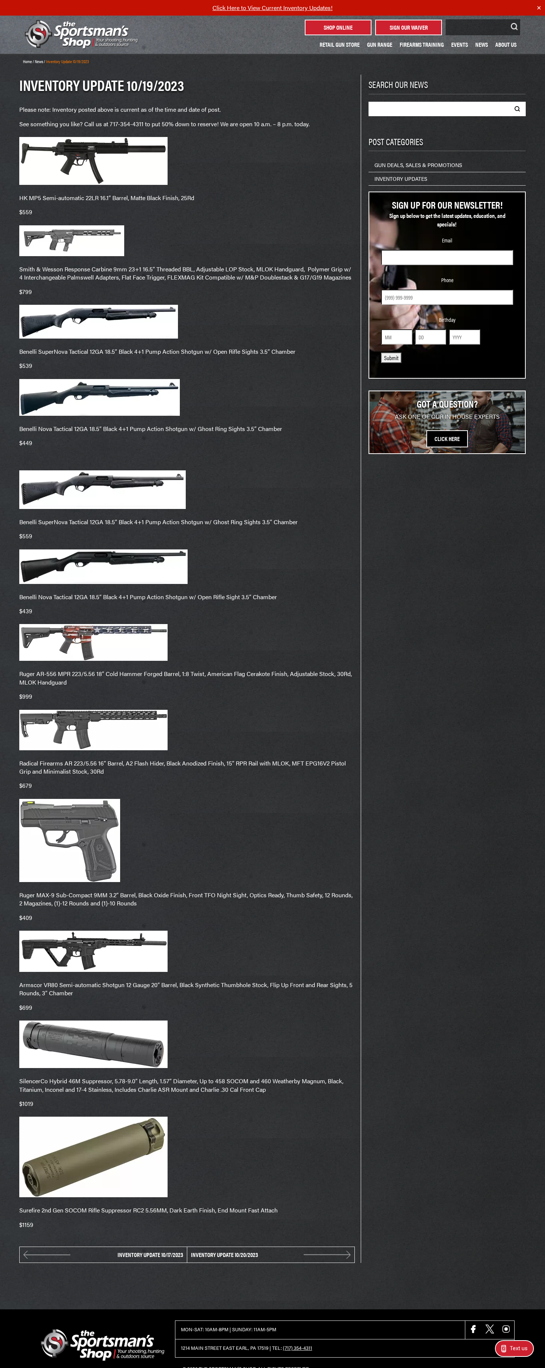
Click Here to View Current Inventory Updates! (272, 7)
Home (27, 61)
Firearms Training (422, 44)
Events (459, 44)
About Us (505, 44)
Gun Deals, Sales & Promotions (418, 165)
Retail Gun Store (340, 44)
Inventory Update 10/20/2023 (224, 1255)
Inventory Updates (400, 178)
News (481, 44)
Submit (391, 357)
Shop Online (338, 27)
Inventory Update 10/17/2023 (150, 1255)
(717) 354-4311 (297, 1348)
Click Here (447, 438)
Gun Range (379, 44)
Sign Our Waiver (409, 27)
